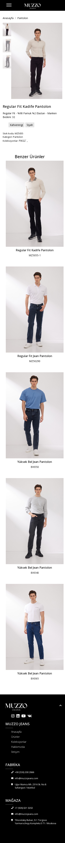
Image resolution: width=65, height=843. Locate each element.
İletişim (15, 752)
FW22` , (23, 140)
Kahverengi (16, 125)
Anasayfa (8, 18)
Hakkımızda (18, 746)
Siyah (30, 125)
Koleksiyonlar (18, 741)
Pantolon (22, 18)
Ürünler (15, 736)
